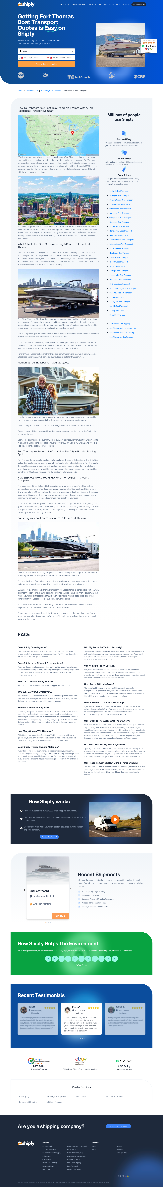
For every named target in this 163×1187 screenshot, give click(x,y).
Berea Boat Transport (117, 315)
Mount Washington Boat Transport (123, 288)
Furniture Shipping (48, 1166)
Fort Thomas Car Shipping (119, 323)
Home (20, 90)
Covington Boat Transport (119, 213)
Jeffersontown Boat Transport (121, 239)
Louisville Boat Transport (119, 191)
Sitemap (120, 1149)
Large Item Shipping (74, 1163)
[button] (70, 889)
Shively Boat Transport (118, 310)
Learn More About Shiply (117, 1126)
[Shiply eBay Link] (127, 1176)
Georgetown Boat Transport (120, 217)
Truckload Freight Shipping (51, 1153)
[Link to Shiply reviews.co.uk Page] (124, 1061)
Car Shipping (23, 1096)
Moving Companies (74, 1169)
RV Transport (82, 1096)
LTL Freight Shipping (74, 1159)
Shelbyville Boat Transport (120, 301)
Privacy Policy (122, 1153)
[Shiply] (26, 4)
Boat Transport (32, 90)
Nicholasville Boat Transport (120, 231)
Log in (105, 4)
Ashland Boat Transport (118, 266)
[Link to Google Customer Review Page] (39, 1061)
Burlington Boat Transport (119, 284)
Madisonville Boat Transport (120, 275)
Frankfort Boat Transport (119, 248)
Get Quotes (137, 4)
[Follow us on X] (119, 1176)
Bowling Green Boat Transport (121, 200)
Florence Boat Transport (119, 226)
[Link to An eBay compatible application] (81, 1061)
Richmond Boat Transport (119, 222)
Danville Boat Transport (118, 306)
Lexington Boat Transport (119, 195)
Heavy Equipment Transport (77, 1146)
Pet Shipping (46, 1156)
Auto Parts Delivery (114, 1096)
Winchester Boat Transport (120, 279)
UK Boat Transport (55, 1101)
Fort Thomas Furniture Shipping (121, 332)
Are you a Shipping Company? (119, 4)
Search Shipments (78, 4)
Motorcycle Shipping (56, 1096)
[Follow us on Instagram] (123, 1176)
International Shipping (27, 1101)
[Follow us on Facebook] (120, 1176)
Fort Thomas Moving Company (121, 337)
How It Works (91, 4)
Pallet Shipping (72, 1149)
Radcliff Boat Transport (118, 261)
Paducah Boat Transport (119, 257)
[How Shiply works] (115, 819)
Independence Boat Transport (121, 244)
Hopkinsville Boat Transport (120, 235)
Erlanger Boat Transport (119, 270)
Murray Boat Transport (118, 297)
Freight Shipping (48, 1169)
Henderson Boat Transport (119, 253)
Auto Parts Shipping (49, 1149)
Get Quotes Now (48, 837)
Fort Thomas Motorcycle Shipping (122, 328)
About (94, 1146)
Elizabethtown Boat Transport (121, 204)
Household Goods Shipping (76, 1156)
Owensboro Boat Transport (120, 208)
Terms (119, 1146)
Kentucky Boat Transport (51, 90)
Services (63, 4)
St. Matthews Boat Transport (120, 292)
